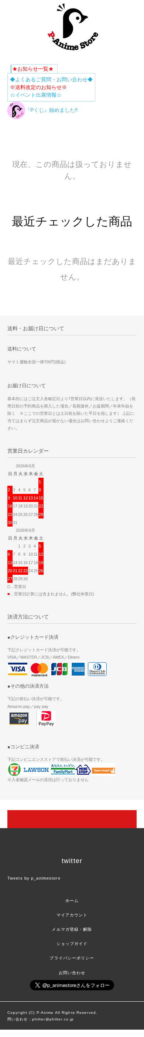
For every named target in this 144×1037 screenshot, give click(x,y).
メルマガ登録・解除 (72, 929)
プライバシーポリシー (71, 958)
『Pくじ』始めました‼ (51, 110)
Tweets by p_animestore (34, 878)
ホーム (72, 900)
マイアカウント (72, 915)
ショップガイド (72, 943)
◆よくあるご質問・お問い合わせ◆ (51, 79)
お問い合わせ (72, 972)
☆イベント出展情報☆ (36, 95)
